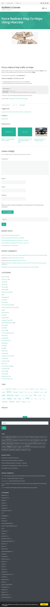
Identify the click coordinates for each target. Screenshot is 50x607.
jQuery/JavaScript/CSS (7, 322)
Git (2, 310)
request (40, 398)
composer (32, 389)
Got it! (44, 604)
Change (26, 389)
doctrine (41, 389)
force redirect (9, 112)
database (37, 389)
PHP (7, 119)
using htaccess (27, 112)
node (3, 345)
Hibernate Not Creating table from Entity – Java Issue (15, 243)
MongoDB (4, 338)
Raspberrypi (5, 361)
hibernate (36, 392)
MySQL (3, 343)
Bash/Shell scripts (6, 292)
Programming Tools (7, 356)
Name (3, 178)
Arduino (4, 284)
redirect (21, 112)
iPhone (3, 315)
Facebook (21, 392)
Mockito (4, 335)
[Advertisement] (25, 56)
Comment (5, 159)
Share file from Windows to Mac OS (11, 235)
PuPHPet (4, 358)
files (28, 392)
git (31, 392)
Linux (30, 395)
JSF (23, 395)
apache (3, 112)
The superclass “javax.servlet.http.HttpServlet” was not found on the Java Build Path (25, 255)
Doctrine (4, 302)
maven (3, 328)
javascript (10, 395)
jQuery (17, 395)
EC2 (45, 389)
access (3, 389)
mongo (44, 395)
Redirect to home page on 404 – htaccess (8, 139)
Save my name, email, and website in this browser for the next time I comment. (23, 206)
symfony (4, 402)
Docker (3, 300)
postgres (4, 353)
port (32, 398)
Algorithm (4, 277)
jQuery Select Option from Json (16, 258)
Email (3, 187)
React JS (4, 363)
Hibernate (4, 312)
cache (22, 389)
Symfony (4, 371)
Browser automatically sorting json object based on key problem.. (22, 267)
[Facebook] (41, 3)
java (3, 395)
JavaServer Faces (6, 320)
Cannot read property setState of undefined (13, 238)
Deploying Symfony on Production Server (40, 139)
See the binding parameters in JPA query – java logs (15, 240)
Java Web (4, 317)
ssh (44, 398)
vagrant (24, 401)
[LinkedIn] (45, 3)
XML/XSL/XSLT (5, 376)
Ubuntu (4, 373)
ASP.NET (4, 287)
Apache (3, 119)
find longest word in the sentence (10, 245)
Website (4, 195)
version (28, 401)
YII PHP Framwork (6, 379)
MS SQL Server (5, 340)
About (3, 3)
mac (35, 395)
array (19, 389)
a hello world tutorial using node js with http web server (25, 140)
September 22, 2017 (9, 131)
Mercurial (4, 330)
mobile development (7, 333)
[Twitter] (43, 3)
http (14, 112)
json (26, 395)
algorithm (8, 389)
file (25, 392)
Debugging (4, 297)
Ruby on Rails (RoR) (6, 366)
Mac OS (3, 325)
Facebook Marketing (7, 305)
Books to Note (10, 3)
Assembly (4, 289)
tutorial (11, 402)
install (45, 392)
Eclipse (3, 392)
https (17, 112)
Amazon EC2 (5, 279)
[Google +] (47, 3)
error (9, 392)
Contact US (18, 3)
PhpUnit (4, 351)
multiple (3, 398)
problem (35, 398)
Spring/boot (5, 368)
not (23, 398)
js (20, 395)
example (15, 392)
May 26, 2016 (25, 131)
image (41, 392)
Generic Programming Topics (9, 307)
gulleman (8, 105)
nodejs (19, 398)
